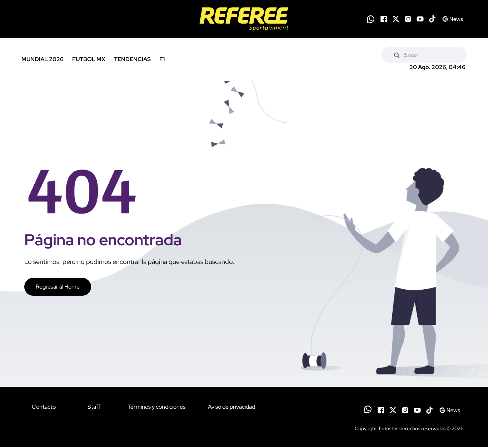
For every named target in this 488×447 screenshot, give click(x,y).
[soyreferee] (243, 19)
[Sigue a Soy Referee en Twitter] (395, 19)
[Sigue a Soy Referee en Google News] (452, 19)
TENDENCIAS (132, 59)
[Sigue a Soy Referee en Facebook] (383, 19)
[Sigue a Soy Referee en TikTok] (432, 19)
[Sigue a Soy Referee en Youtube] (420, 19)
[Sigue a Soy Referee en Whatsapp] (370, 19)
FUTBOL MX (88, 59)
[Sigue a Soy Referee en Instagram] (408, 19)
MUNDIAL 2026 (42, 59)
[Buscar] (397, 55)
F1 (162, 59)
